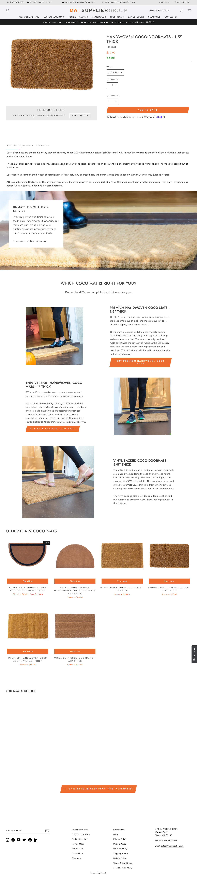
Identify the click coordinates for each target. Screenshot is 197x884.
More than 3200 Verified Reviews (120, 2)
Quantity (113, 79)
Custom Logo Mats (54, 16)
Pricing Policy (119, 844)
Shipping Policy (120, 853)
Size (109, 66)
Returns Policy (120, 848)
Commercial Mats (29, 16)
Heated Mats (99, 16)
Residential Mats (78, 16)
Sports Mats (117, 16)
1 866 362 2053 (17, 2)
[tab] (12, 146)
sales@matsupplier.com (40, 2)
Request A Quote (182, 2)
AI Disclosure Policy (122, 867)
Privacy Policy (119, 839)
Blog (115, 834)
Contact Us (164, 2)
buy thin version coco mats (52, 429)
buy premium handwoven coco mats (140, 362)
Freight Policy (119, 858)
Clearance (154, 16)
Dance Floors (136, 16)
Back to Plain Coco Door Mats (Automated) (100, 789)
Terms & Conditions (122, 863)
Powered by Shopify (98, 873)
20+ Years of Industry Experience (80, 2)
